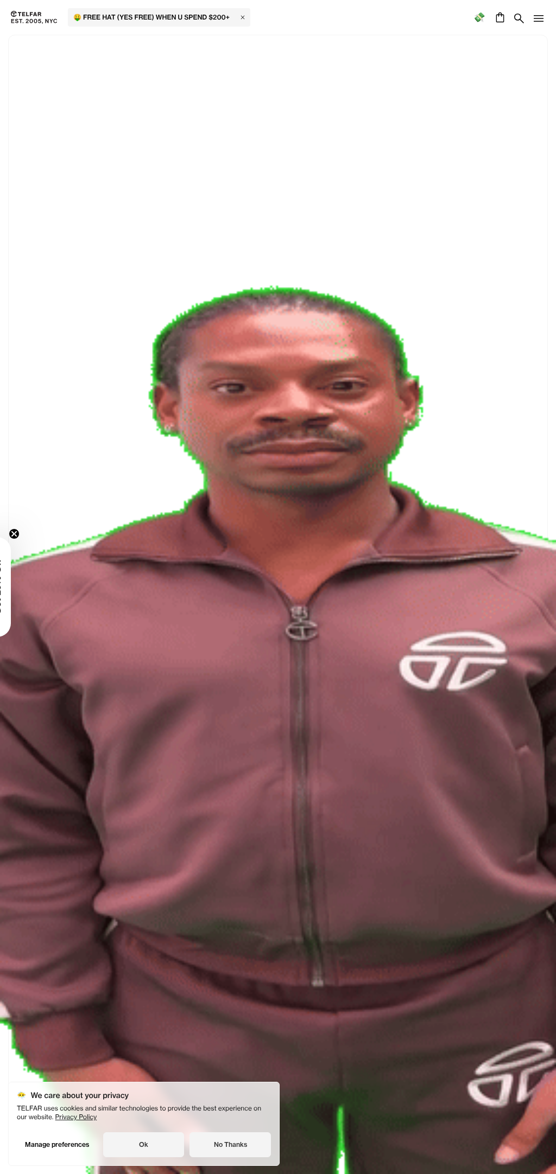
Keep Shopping (277, 574)
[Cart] (498, 17)
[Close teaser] (41, 533)
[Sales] (479, 17)
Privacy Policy (76, 1117)
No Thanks (230, 1144)
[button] (24, 587)
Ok (143, 1144)
